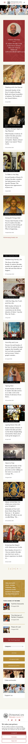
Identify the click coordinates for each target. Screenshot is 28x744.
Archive (14, 653)
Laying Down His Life (12, 425)
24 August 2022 (8, 358)
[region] (14, 733)
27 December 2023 (9, 274)
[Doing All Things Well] (14, 204)
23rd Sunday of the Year (11, 214)
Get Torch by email (14, 640)
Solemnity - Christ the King (11, 498)
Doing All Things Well (12, 218)
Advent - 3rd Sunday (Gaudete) (12, 125)
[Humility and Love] (14, 330)
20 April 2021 (8, 439)
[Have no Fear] (14, 451)
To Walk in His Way (12, 174)
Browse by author (14, 665)
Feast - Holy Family (9, 255)
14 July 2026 (7, 101)
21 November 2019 (9, 520)
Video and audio (10, 680)
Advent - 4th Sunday (10, 382)
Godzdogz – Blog (10, 587)
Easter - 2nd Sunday (10, 170)
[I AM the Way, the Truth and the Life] (14, 288)
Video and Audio (10, 583)
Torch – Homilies (10, 585)
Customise (14, 737)
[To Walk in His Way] (14, 161)
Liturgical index (14, 659)
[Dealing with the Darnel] (14, 30)
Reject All (14, 741)
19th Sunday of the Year (11, 459)
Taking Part (9, 386)
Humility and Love (11, 342)
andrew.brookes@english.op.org (15, 51)
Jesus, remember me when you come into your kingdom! (12, 504)
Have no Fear (9, 463)
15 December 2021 (9, 400)
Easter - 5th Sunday (10, 297)
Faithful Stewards (17, 604)
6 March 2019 (8, 561)
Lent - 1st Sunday (9, 541)
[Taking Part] (14, 372)
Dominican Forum (10, 589)
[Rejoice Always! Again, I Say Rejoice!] (14, 115)
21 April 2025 (8, 191)
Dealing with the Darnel (13, 87)
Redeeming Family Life (13, 259)
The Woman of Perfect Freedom (17, 616)
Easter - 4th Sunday (10, 421)
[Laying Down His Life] (14, 413)
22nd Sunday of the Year (11, 338)
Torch (18, 83)
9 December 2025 (9, 147)
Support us (8, 695)
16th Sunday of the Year (11, 83)
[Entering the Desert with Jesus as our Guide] (14, 533)
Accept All (14, 733)
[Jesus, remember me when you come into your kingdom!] (14, 490)
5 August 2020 (8, 477)
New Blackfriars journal (12, 594)
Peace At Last (16, 627)
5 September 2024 (9, 232)
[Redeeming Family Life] (14, 246)
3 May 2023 (7, 317)
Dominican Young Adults (12, 591)
